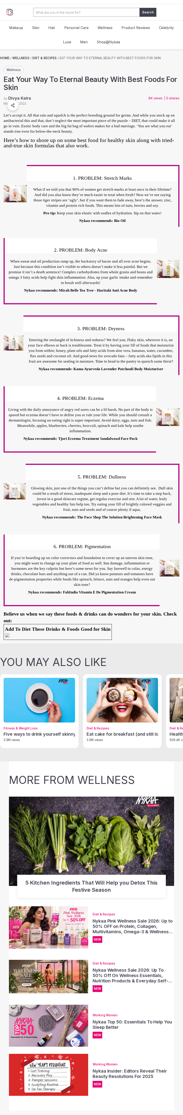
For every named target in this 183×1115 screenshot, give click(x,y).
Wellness (105, 27)
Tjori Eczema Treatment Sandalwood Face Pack (97, 438)
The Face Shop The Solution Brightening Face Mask (119, 517)
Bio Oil (120, 221)
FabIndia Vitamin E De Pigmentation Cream (99, 592)
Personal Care (76, 27)
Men (84, 42)
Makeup (16, 27)
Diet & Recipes (44, 58)
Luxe (67, 42)
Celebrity (166, 27)
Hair (51, 27)
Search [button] (148, 12)
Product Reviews (135, 27)
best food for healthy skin (106, 140)
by (17, 98)
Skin (35, 27)
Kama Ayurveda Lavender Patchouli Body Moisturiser (118, 369)
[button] (12, 105)
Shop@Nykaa (108, 42)
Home (4, 58)
